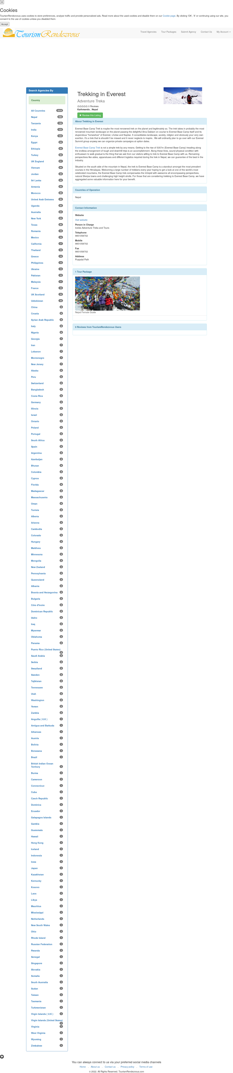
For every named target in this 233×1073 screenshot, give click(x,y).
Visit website (81, 219)
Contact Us (206, 31)
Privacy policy (127, 1066)
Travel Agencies (148, 31)
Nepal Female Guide (85, 312)
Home (83, 1066)
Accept (4, 24)
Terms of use (145, 1066)
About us (95, 1066)
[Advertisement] (116, 63)
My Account (223, 31)
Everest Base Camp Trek (88, 147)
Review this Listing (91, 115)
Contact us (110, 1066)
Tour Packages (168, 31)
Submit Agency (188, 31)
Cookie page (169, 15)
